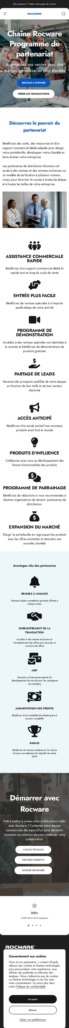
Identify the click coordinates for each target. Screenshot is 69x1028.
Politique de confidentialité (31, 986)
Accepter (33, 999)
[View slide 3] (36, 926)
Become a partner (33, 82)
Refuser (33, 1010)
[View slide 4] (41, 926)
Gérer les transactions (33, 93)
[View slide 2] (32, 926)
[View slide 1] (28, 926)
